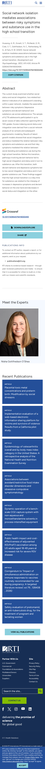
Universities (6, 675)
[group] (20, 335)
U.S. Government (8, 663)
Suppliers (5, 678)
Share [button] (20, 235)
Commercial (6, 666)
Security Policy (34, 666)
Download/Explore (24, 227)
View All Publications (22, 632)
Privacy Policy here (32, 757)
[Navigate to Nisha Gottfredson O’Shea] (20, 333)
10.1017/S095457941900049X (15, 217)
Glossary (32, 672)
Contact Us (33, 682)
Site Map (32, 669)
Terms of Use (34, 675)
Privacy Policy (34, 663)
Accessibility (34, 678)
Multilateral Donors (9, 672)
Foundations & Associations (12, 669)
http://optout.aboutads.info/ (12, 761)
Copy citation (15, 75)
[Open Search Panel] (36, 3)
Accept (23, 765)
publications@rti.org (16, 261)
